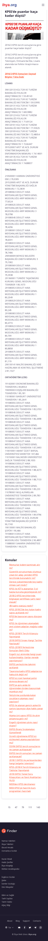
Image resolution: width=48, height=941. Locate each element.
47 (16, 807)
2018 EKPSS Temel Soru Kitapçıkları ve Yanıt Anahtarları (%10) (25, 777)
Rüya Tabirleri (7, 844)
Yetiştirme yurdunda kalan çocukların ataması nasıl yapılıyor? (22, 698)
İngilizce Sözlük (8, 877)
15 (9, 807)
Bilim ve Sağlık (8, 895)
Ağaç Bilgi (6, 905)
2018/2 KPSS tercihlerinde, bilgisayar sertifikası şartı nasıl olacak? (25, 599)
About (9, 921)
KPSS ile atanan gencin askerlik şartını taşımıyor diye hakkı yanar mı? (26, 708)
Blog (18, 921)
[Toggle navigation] (43, 5)
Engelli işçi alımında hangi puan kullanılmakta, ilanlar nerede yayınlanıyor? (25, 657)
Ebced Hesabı (7, 847)
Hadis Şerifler (7, 862)
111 (30, 807)
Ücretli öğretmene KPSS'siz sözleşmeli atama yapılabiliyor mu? (24, 739)
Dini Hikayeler (7, 887)
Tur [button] (9, 927)
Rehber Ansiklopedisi (10, 869)
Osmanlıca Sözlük (9, 851)
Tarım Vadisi (7, 902)
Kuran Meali (7, 859)
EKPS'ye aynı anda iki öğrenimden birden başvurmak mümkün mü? (24, 688)
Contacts (37, 921)
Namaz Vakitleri (8, 841)
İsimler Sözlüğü (8, 883)
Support (26, 921)
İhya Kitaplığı (7, 865)
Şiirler (4, 880)
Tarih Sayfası (7, 898)
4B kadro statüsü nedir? (21, 605)
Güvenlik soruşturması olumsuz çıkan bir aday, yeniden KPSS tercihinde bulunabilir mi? (25, 575)
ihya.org (32, 934)
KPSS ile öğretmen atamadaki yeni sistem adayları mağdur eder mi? (26, 626)
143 (38, 807)
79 (23, 807)
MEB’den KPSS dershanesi (22, 784)
